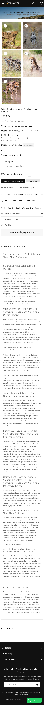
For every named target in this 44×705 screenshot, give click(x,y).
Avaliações (7, 628)
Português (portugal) (14, 699)
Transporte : (8, 126)
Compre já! (33, 181)
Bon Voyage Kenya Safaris (31, 131)
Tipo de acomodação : (12, 155)
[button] (33, 3)
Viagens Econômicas (8, 140)
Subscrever (37, 684)
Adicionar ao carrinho (13, 181)
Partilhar (8, 225)
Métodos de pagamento (22, 232)
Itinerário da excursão (13, 246)
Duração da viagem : (12, 144)
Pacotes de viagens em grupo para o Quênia (24, 12)
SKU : (4, 150)
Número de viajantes (11, 174)
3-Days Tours (28, 145)
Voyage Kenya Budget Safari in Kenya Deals (23, 692)
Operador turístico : (11, 130)
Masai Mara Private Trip (14, 166)
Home (5, 12)
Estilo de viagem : (10, 135)
